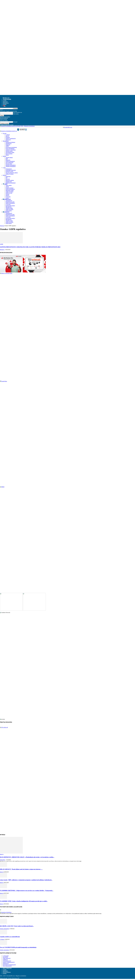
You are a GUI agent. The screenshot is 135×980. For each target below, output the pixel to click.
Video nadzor (9, 185)
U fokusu (8, 134)
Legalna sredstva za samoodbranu (10, 936)
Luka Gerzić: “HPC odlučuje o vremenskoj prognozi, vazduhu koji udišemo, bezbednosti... (26, 880)
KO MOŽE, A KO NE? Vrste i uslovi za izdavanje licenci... (17, 926)
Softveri (7, 195)
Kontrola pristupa (9, 187)
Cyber (4, 167)
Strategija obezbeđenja (11, 165)
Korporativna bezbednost (11, 147)
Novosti (4, 133)
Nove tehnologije (9, 162)
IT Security (8, 196)
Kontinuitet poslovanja (11, 170)
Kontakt (4, 104)
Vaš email (15, 122)
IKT (7, 177)
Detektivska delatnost (10, 142)
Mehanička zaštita (10, 190)
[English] (3, 105)
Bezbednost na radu (10, 201)
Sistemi (4, 156)
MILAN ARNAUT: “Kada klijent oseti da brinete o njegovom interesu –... (21, 869)
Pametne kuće (9, 181)
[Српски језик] (4, 105)
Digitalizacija (8, 143)
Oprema (7, 194)
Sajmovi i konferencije (11, 138)
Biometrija (8, 160)
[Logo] (8, 131)
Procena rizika (9, 163)
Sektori (7, 155)
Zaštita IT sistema (9, 174)
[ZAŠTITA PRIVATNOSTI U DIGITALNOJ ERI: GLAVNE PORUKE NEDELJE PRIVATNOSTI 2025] (11, 243)
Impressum (5, 101)
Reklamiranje (6, 103)
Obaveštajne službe (10, 152)
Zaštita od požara (9, 191)
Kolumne (8, 137)
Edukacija (8, 144)
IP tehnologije (9, 168)
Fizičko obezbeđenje (10, 161)
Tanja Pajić (2, 859)
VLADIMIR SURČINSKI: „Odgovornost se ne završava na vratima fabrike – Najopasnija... (26, 890)
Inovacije (8, 179)
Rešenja (4, 175)
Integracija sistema (10, 180)
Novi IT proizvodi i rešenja (12, 172)
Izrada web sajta (3, 978)
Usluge (7, 198)
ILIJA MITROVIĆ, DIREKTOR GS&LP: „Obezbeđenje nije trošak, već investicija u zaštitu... (27, 857)
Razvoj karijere (9, 153)
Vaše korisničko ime (17, 112)
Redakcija (2, 249)
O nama (4, 100)
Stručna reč (8, 139)
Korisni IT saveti (9, 171)
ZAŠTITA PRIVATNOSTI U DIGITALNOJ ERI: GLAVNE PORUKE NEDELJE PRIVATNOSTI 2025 (30, 247)
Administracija (9, 200)
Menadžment (6, 141)
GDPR (7, 146)
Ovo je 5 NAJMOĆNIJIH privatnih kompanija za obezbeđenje (18, 947)
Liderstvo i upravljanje (11, 149)
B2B (7, 158)
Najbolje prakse (9, 151)
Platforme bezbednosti (10, 182)
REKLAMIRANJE (7, 968)
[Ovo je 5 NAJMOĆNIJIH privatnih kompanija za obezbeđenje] (3, 944)
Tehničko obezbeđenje (11, 166)
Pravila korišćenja (4, 118)
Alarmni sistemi (9, 157)
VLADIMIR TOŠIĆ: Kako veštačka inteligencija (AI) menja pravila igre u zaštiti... (24, 901)
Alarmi (7, 186)
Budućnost (8, 176)
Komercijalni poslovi (10, 205)
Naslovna (2, 225)
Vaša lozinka (16, 114)
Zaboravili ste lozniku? (5, 116)
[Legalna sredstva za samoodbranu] (3, 934)
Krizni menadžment (10, 148)
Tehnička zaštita (9, 208)
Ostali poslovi (9, 210)
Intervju (7, 136)
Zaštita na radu (9, 193)
